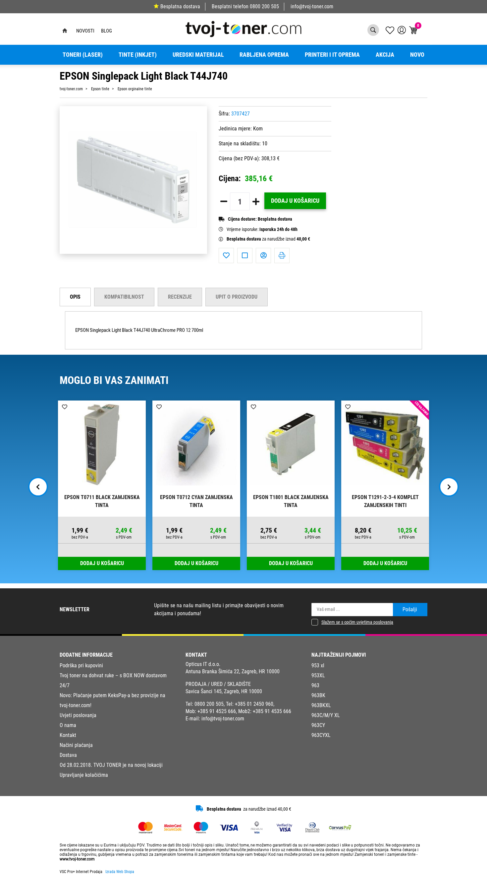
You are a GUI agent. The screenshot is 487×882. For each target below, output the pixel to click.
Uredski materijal (198, 54)
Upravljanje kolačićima (84, 775)
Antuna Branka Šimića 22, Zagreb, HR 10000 (233, 671)
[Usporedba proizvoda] (245, 255)
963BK (318, 695)
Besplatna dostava (180, 6)
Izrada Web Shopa (119, 871)
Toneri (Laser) (83, 54)
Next (449, 487)
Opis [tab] (75, 297)
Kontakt (68, 735)
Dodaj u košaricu (295, 200)
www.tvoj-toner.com (77, 859)
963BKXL (321, 705)
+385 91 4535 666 (272, 711)
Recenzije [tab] (180, 297)
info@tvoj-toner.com (312, 6)
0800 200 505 (264, 6)
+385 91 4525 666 (216, 711)
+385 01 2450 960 (254, 704)
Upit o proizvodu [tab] (236, 297)
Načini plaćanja (76, 745)
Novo (417, 54)
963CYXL (321, 735)
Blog (106, 31)
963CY (318, 725)
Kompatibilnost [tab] (124, 297)
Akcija (385, 54)
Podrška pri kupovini (81, 665)
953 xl (317, 665)
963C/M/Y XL (325, 715)
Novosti (85, 31)
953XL (318, 675)
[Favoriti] (226, 255)
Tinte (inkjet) (138, 54)
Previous (38, 487)
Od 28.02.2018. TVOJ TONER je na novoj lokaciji (111, 765)
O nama (68, 725)
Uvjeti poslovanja (78, 715)
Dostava (68, 755)
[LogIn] (402, 30)
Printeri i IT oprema (332, 54)
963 (315, 685)
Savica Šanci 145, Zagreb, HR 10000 (224, 691)
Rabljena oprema (264, 54)
